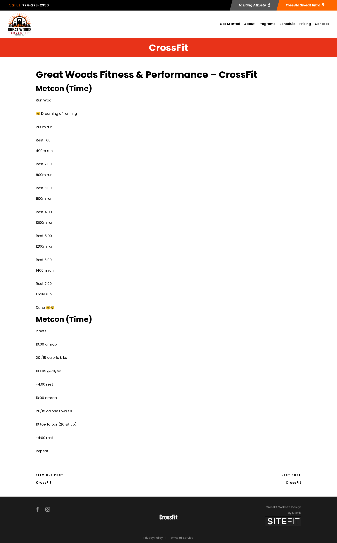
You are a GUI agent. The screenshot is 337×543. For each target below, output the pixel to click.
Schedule (287, 23)
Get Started (230, 23)
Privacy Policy (153, 538)
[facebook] (37, 509)
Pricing (305, 23)
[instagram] (47, 509)
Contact (322, 23)
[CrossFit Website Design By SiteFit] (283, 521)
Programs (267, 23)
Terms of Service (181, 538)
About (249, 23)
